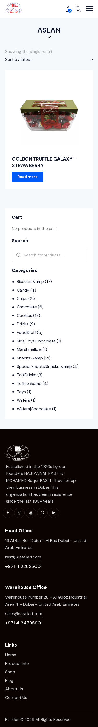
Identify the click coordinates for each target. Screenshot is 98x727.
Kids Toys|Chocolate (36, 341)
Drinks (22, 324)
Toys (21, 392)
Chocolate (27, 307)
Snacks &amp (30, 358)
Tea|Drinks (26, 375)
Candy (23, 290)
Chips (22, 298)
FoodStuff (26, 332)
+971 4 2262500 (23, 566)
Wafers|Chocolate (34, 409)
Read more (28, 176)
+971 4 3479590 (23, 623)
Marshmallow (29, 349)
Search (18, 255)
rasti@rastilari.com (23, 557)
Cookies (24, 315)
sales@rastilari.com (23, 613)
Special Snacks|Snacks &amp (44, 366)
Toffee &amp (29, 383)
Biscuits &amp (30, 281)
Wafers (23, 400)
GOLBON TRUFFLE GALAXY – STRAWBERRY (44, 162)
